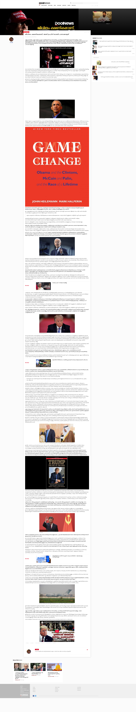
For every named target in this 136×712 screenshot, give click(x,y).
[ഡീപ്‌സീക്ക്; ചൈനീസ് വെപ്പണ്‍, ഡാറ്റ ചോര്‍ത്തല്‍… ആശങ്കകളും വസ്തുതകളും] (43, 559)
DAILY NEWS (50, 5)
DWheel (34, 688)
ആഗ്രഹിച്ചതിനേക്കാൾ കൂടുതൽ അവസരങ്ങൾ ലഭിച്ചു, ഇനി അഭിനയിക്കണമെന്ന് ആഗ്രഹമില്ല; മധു (116, 41)
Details (34, 691)
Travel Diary (57, 687)
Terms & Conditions (24, 690)
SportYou (57, 690)
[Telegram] (95, 5)
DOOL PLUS (74, 5)
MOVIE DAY (64, 5)
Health (34, 690)
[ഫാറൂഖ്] (11, 39)
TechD (34, 687)
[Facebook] (91, 5)
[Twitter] (92, 5)
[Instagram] (94, 5)
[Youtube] (97, 5)
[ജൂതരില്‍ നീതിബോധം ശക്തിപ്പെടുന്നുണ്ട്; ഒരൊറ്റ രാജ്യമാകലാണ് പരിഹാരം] (43, 363)
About (21, 686)
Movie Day (79, 688)
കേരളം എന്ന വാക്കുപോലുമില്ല (59, 282)
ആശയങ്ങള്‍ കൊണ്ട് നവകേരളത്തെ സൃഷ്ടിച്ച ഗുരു (54, 674)
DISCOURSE (59, 5)
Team (21, 687)
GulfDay (56, 691)
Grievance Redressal (24, 693)
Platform (79, 687)
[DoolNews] (44, 3)
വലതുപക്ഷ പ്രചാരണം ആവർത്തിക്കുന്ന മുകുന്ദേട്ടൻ (120, 61)
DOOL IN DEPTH (44, 5)
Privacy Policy (23, 688)
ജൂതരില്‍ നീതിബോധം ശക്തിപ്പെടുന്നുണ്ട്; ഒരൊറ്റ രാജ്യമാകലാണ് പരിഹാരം (70, 359)
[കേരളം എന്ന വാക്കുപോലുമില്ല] (43, 286)
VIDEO (55, 5)
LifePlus (56, 688)
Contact (22, 691)
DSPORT (69, 5)
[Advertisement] (57, 94)
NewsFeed (79, 690)
